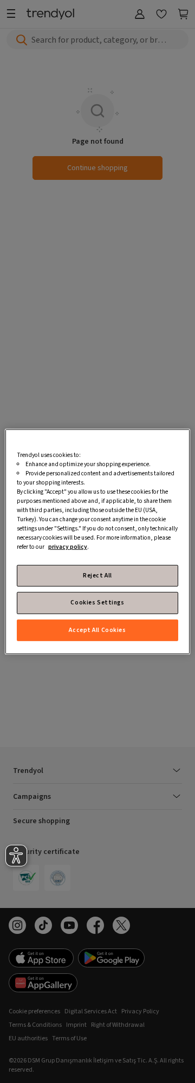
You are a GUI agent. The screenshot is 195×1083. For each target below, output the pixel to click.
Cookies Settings (97, 602)
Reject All (97, 575)
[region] (97, 541)
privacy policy (67, 546)
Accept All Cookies (97, 629)
